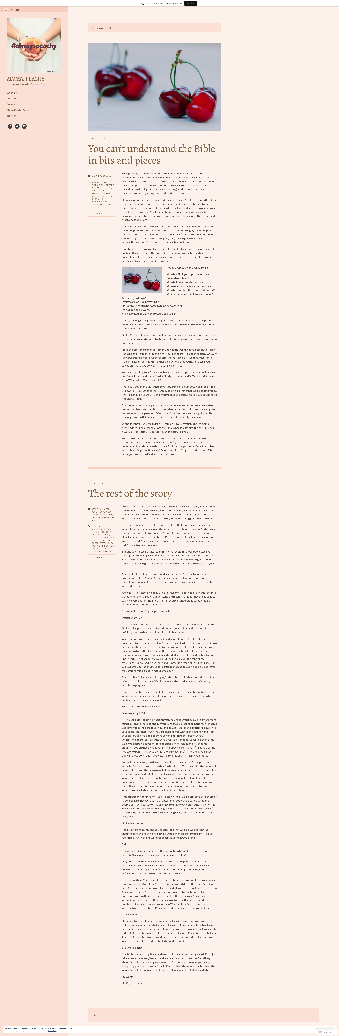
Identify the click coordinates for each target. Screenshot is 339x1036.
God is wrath (105, 540)
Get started (191, 3)
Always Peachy (25, 79)
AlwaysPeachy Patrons (18, 109)
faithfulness (99, 537)
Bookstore (12, 104)
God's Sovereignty (102, 543)
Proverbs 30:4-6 (100, 202)
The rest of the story (130, 493)
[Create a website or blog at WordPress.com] (95, 1015)
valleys (106, 551)
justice (96, 546)
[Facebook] (10, 127)
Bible (94, 176)
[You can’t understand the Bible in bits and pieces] (154, 87)
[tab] (6, 10)
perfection (107, 546)
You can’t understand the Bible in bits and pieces (151, 154)
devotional (98, 190)
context (106, 188)
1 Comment (98, 213)
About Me (12, 98)
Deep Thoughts (100, 509)
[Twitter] (17, 127)
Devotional (105, 176)
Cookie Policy (52, 1031)
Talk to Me (12, 115)
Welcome (12, 92)
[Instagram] (24, 127)
